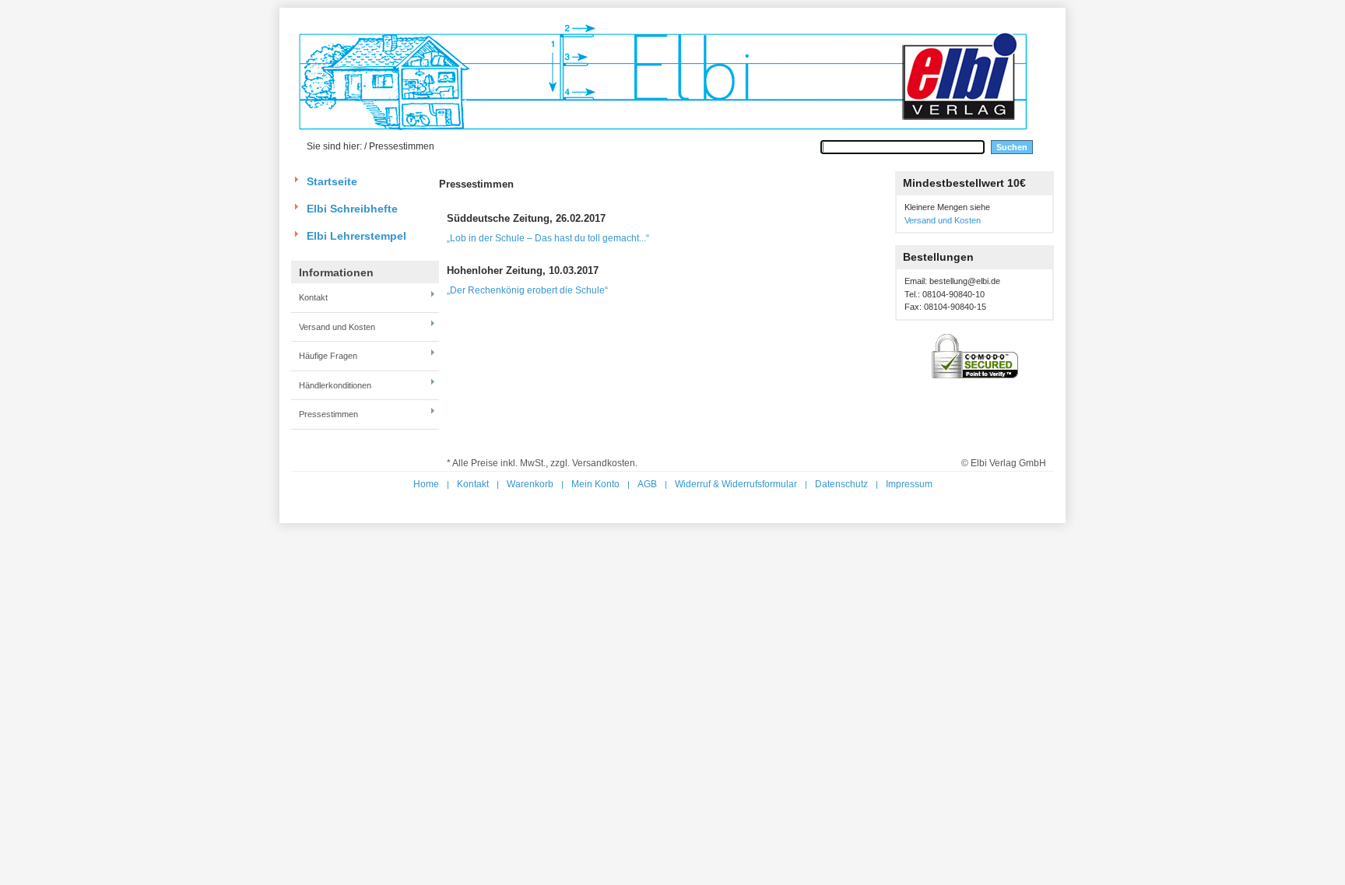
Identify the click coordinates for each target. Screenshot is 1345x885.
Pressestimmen (328, 414)
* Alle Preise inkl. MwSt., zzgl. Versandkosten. (542, 463)
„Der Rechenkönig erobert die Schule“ (527, 290)
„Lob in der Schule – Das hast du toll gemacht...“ (548, 238)
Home (426, 484)
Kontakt (313, 297)
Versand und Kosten (337, 327)
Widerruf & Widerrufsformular (736, 484)
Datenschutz (841, 484)
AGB (647, 484)
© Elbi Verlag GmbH (1003, 463)
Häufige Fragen (328, 355)
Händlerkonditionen (335, 385)
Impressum (909, 484)
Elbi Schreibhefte (352, 208)
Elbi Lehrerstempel (356, 236)
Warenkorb (530, 484)
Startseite (332, 181)
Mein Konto (595, 484)
